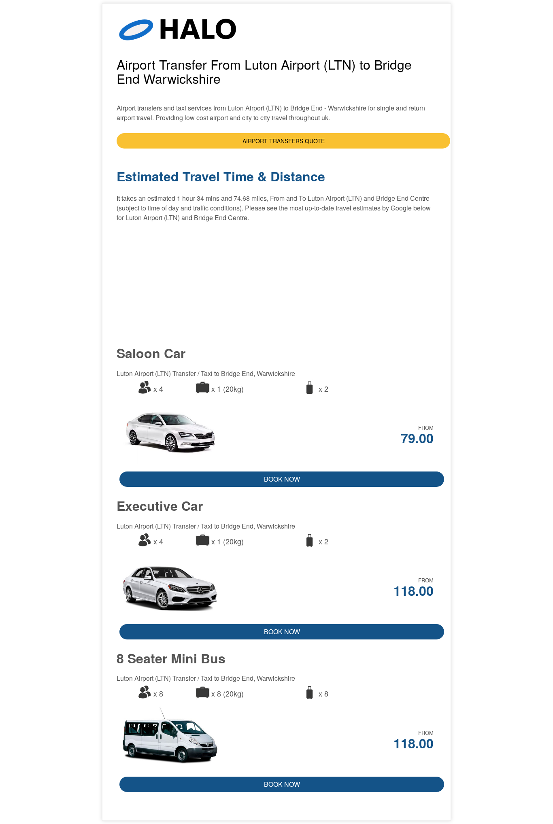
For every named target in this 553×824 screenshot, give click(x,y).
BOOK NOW (282, 479)
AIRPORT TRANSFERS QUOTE (283, 141)
